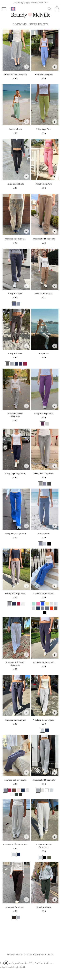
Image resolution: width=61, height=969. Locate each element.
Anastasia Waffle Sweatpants (15, 844)
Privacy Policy (14, 954)
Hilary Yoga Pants (43, 129)
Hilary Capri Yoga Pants (15, 473)
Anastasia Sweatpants (43, 74)
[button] (6, 963)
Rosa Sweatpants (43, 907)
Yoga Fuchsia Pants (43, 183)
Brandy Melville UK (43, 954)
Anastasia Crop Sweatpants (15, 74)
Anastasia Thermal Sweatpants (15, 415)
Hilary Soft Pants (15, 293)
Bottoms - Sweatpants (30, 24)
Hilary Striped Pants (15, 183)
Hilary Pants (43, 353)
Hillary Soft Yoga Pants (43, 473)
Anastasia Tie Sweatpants (15, 238)
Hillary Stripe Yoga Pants (15, 533)
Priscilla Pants (43, 533)
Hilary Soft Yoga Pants (43, 413)
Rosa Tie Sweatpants (44, 293)
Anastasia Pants (15, 129)
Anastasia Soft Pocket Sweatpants (15, 663)
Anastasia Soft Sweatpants (43, 238)
